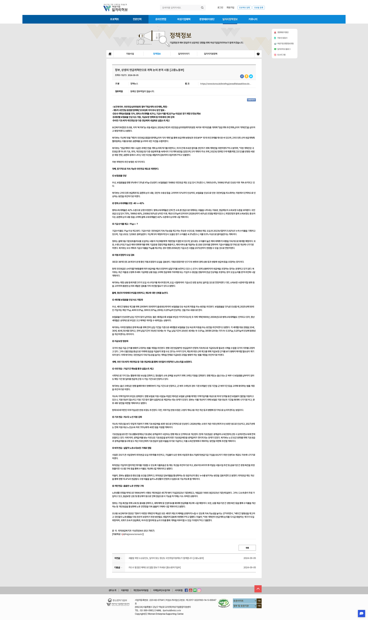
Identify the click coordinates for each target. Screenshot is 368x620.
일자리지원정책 (210, 53)
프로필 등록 (258, 7)
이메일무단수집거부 (161, 590)
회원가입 (230, 7)
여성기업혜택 (183, 19)
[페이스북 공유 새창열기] (242, 76)
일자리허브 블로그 (283, 49)
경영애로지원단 (206, 19)
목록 (247, 548)
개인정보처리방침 (140, 590)
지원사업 (130, 53)
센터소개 (112, 590)
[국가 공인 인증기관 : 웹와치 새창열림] (223, 603)
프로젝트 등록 (244, 7)
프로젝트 (114, 19)
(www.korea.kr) (135, 534)
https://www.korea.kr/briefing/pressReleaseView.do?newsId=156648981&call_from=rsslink (226, 83)
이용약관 (125, 590)
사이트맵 (178, 590)
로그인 (220, 7)
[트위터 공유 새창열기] (251, 76)
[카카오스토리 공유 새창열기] (247, 76)
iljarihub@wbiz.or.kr (172, 610)
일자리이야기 (183, 53)
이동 (259, 601)
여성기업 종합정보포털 (285, 43)
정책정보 (157, 53)
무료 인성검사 (282, 38)
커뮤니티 (253, 19)
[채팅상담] (361, 614)
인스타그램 (281, 55)
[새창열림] (186, 590)
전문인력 (137, 19)
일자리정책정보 (230, 19)
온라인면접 (160, 19)
